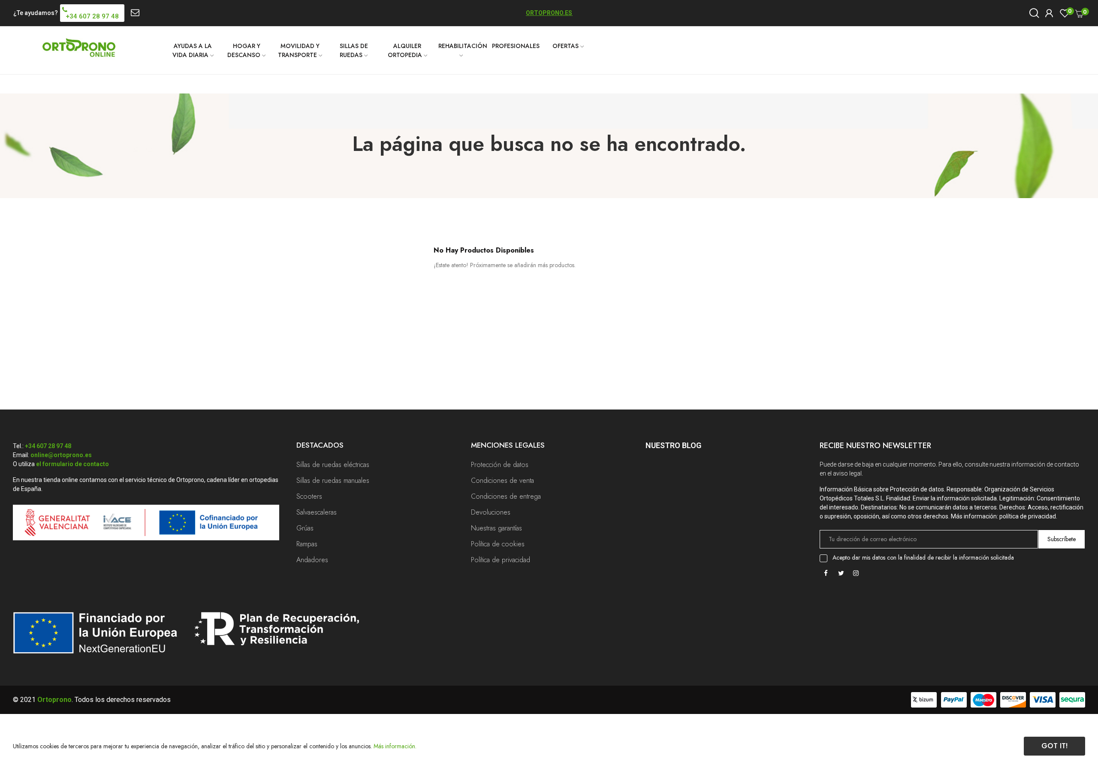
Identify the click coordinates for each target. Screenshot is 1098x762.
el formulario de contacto (72, 464)
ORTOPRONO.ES (549, 12)
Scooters (309, 496)
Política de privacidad (500, 560)
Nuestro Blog (673, 445)
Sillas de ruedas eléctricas (332, 465)
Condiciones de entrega (506, 496)
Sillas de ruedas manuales (332, 480)
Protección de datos (499, 465)
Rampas (306, 544)
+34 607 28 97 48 (48, 446)
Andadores (312, 560)
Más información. (395, 746)
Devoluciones (490, 512)
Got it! (1054, 746)
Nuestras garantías (496, 528)
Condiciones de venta (502, 480)
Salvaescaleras (316, 512)
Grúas (305, 528)
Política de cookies (498, 544)
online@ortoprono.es (61, 455)
